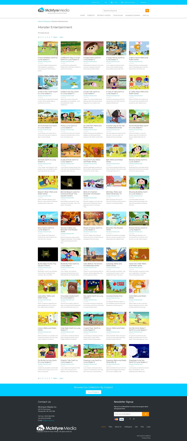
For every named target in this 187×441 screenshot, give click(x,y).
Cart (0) (146, 15)
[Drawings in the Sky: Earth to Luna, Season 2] (139, 351)
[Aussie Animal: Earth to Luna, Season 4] (71, 150)
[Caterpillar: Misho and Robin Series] (48, 287)
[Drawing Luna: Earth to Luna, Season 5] (93, 351)
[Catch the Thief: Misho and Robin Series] (139, 254)
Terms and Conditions (143, 436)
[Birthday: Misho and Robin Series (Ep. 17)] (116, 183)
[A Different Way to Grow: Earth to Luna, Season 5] (71, 48)
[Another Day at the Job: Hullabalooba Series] (116, 116)
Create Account (129, 2)
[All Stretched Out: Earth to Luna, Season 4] (48, 116)
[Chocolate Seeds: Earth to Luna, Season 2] (71, 287)
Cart (136, 427)
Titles (110, 427)
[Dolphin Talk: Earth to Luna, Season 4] (71, 351)
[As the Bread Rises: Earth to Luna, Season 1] (139, 116)
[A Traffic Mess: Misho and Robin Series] (139, 82)
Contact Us (95, 2)
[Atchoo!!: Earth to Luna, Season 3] (48, 150)
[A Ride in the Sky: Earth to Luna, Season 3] (71, 82)
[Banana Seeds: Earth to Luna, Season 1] (139, 150)
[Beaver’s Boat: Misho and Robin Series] (48, 183)
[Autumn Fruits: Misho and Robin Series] (93, 150)
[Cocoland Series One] (116, 287)
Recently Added (104, 15)
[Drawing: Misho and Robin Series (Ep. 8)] (116, 351)
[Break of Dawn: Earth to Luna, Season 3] (93, 218)
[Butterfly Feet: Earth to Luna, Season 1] (71, 254)
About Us (118, 427)
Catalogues (118, 15)
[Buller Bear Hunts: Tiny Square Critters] (48, 254)
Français (143, 2)
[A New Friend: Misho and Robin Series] (139, 48)
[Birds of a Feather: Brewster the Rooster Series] (93, 183)
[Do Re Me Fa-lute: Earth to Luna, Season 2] (48, 351)
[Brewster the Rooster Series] (116, 218)
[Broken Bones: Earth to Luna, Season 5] (139, 218)
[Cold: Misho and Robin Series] (139, 287)
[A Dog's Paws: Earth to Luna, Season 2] (93, 48)
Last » (62, 37)
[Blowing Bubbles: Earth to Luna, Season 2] (139, 183)
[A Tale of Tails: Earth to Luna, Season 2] (116, 82)
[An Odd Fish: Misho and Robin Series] (93, 116)
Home (82, 15)
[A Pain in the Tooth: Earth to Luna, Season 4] (48, 82)
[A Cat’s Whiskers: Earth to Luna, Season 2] (48, 48)
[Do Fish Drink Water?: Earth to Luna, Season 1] (139, 319)
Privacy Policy (146, 438)
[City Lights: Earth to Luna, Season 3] (93, 287)
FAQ (106, 2)
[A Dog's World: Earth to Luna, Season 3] (116, 48)
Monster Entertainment (44, 61)
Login (115, 2)
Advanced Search (132, 15)
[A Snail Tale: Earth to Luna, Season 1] (93, 82)
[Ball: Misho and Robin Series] (116, 150)
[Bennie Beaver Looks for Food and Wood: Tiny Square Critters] (71, 183)
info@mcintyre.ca (48, 420)
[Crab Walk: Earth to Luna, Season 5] (71, 319)
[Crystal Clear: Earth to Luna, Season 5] (93, 319)
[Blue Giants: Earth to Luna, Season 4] (48, 218)
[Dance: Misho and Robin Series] (116, 319)
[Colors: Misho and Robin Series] (48, 319)
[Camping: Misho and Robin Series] (116, 254)
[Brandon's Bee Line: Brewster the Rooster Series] (71, 218)
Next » (55, 37)
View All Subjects (93, 392)
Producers (46, 21)
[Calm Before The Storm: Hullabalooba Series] (93, 254)
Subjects (91, 15)
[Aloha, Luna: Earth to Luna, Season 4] (71, 116)
